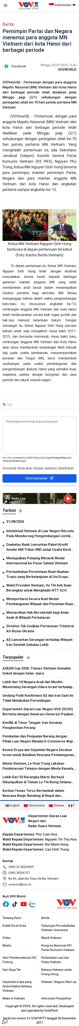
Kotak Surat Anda (14, 925)
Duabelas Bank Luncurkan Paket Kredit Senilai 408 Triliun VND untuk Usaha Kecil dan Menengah (38, 547)
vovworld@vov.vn (19, 884)
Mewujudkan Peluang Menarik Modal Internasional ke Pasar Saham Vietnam (37, 560)
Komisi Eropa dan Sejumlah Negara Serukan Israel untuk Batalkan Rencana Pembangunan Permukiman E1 (38, 753)
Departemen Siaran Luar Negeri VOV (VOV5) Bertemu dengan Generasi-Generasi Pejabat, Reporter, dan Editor (38, 712)
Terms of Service (11, 461)
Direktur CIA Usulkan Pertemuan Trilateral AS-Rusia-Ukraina (40, 628)
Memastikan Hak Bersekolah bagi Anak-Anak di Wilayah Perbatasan (38, 615)
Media (7, 945)
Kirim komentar (36, 478)
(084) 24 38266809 (21, 867)
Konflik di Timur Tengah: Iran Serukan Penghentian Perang (32, 725)
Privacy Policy (59, 458)
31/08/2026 (15, 522)
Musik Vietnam (51, 937)
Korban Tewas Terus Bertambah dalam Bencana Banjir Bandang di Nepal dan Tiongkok (33, 793)
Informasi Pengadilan (56, 998)
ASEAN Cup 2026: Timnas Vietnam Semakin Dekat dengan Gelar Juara (37, 670)
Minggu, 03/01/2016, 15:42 (58, 65)
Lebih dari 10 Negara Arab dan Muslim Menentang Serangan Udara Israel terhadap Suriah (37, 685)
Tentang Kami (12, 918)
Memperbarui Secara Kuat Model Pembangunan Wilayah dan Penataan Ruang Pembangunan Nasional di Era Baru (40, 602)
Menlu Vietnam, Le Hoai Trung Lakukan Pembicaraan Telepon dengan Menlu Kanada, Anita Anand (38, 766)
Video (7, 937)
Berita (8, 24)
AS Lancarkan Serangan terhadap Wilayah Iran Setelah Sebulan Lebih (39, 642)
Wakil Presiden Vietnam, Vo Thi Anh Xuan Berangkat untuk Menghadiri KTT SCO (38, 587)
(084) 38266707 (19, 872)
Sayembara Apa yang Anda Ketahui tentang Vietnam (17, 986)
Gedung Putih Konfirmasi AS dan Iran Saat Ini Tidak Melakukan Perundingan (38, 698)
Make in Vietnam (14, 998)
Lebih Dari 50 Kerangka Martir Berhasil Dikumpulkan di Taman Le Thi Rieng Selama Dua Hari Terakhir (37, 780)
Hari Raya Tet (11, 969)
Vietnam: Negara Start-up (58, 982)
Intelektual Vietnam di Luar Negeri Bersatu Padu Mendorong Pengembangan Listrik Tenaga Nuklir (40, 534)
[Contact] (5, 1021)
